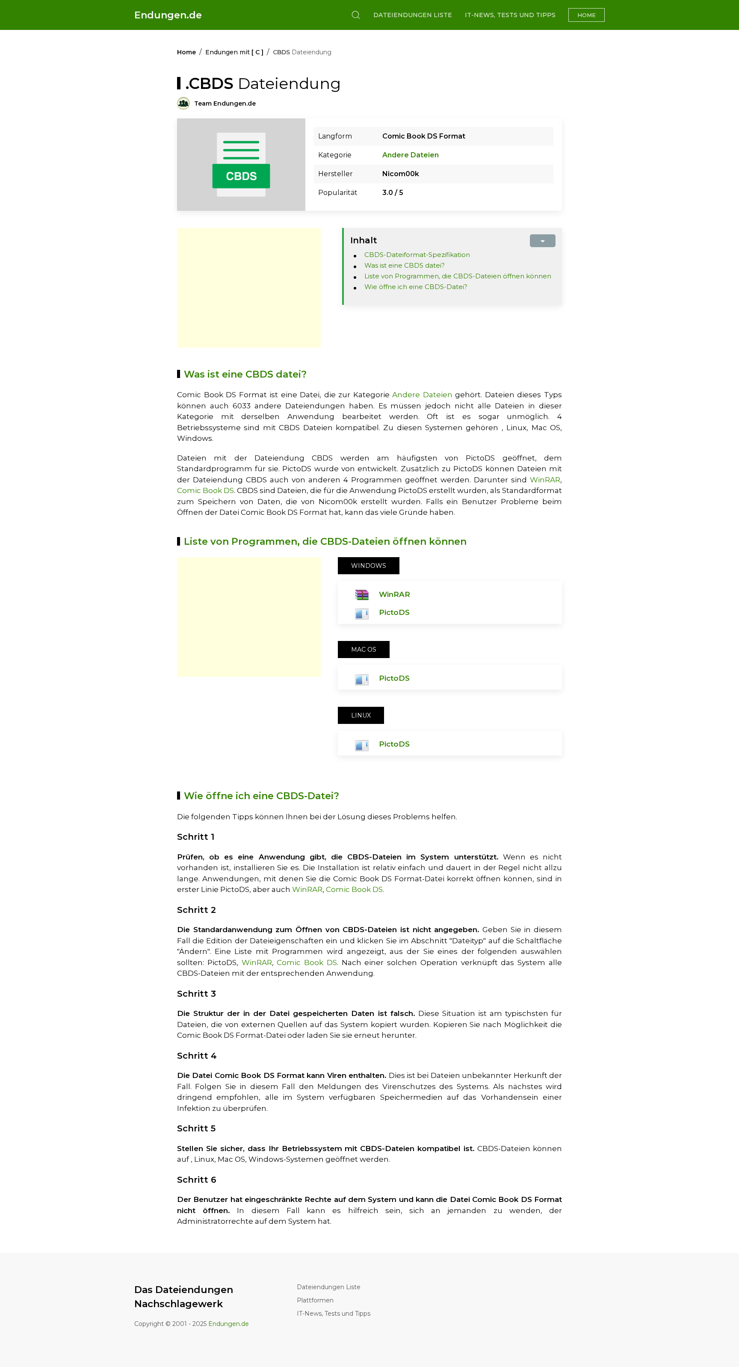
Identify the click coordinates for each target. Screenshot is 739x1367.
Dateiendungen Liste (412, 15)
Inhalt (363, 240)
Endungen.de (168, 15)
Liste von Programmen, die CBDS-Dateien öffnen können (457, 276)
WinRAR (545, 479)
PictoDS (394, 612)
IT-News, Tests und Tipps (510, 15)
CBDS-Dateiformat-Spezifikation (417, 255)
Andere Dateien (410, 155)
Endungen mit (234, 52)
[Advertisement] (249, 288)
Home (586, 15)
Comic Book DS (205, 490)
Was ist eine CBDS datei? (404, 265)
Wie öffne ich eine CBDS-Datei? (415, 287)
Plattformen (315, 1300)
